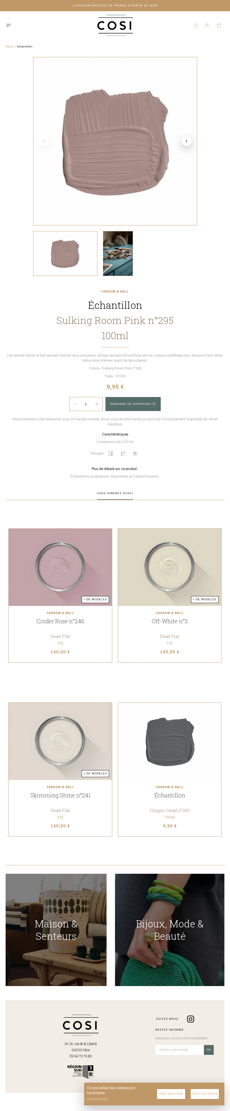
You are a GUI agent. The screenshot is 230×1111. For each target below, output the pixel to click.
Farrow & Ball (115, 291)
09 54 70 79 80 (80, 1056)
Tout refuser (171, 1093)
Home (9, 46)
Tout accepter (205, 1093)
